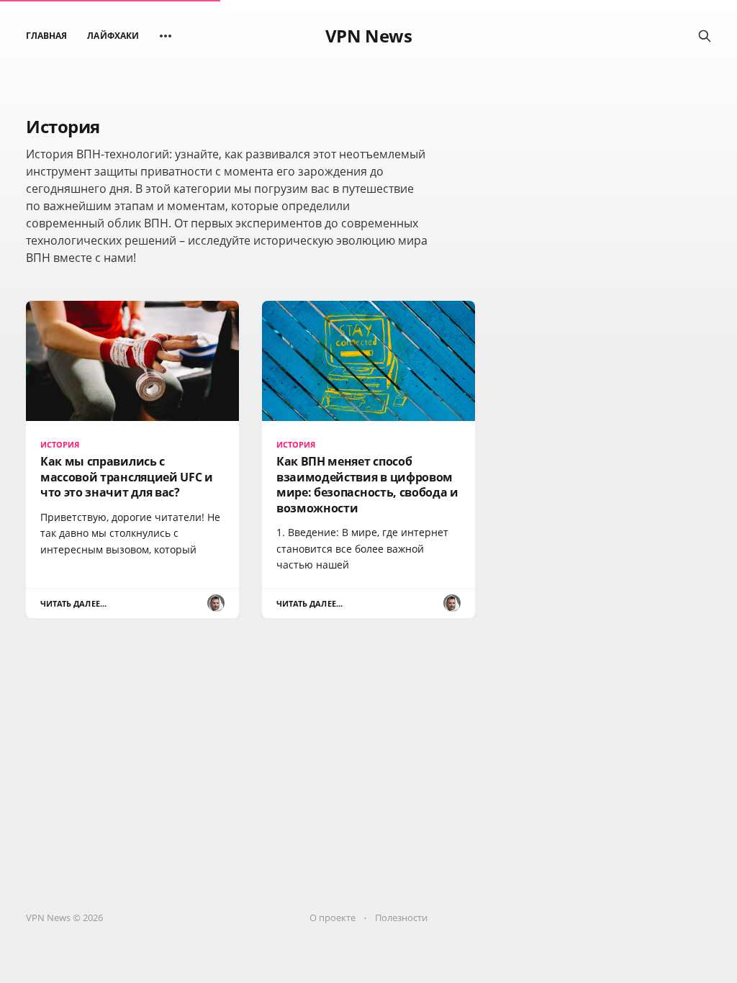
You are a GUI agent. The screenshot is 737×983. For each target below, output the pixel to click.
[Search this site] (704, 36)
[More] (165, 36)
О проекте (332, 917)
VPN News (368, 36)
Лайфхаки (112, 36)
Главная (46, 36)
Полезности (401, 917)
